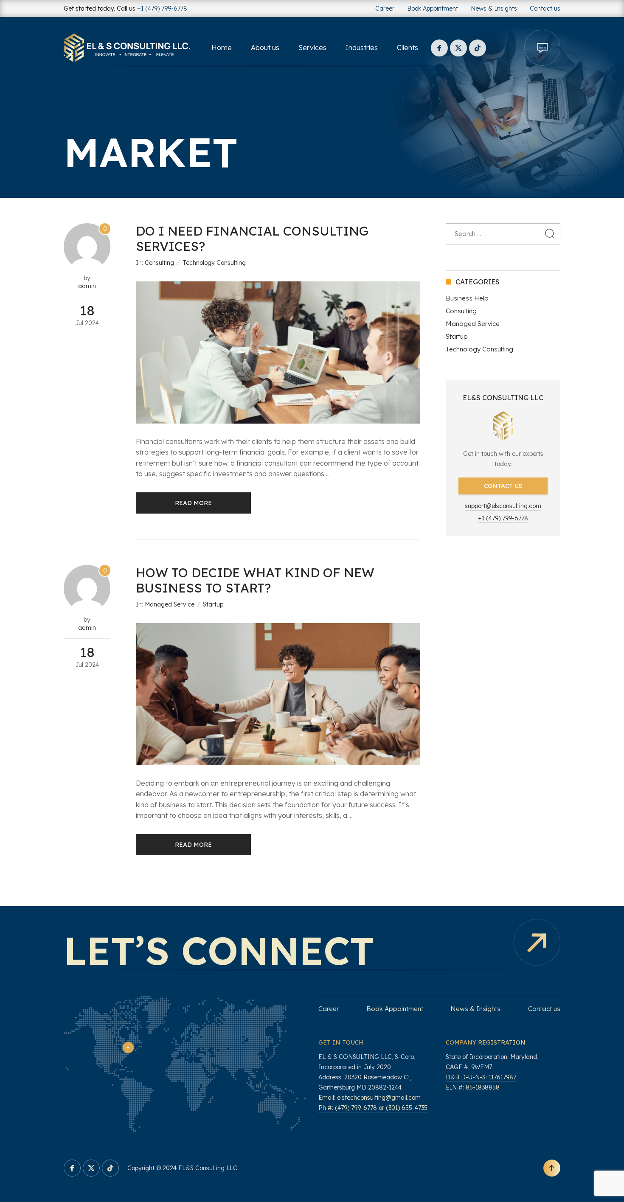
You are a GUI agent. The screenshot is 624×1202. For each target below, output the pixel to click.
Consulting (159, 263)
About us (265, 47)
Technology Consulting (214, 263)
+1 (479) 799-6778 (162, 8)
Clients (407, 47)
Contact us (545, 8)
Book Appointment (432, 8)
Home (221, 47)
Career (384, 8)
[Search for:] (503, 234)
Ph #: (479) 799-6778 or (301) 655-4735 (372, 1108)
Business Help (467, 298)
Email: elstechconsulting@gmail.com (369, 1097)
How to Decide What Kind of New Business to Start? (255, 580)
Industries (362, 47)
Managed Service (169, 604)
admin (87, 286)
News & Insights (494, 8)
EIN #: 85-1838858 (473, 1087)
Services (312, 47)
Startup (213, 604)
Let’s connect (219, 951)
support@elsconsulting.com (503, 506)
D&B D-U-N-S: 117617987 (481, 1077)
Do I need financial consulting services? (252, 238)
